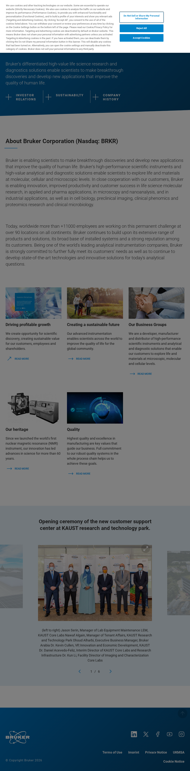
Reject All (141, 28)
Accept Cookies (141, 37)
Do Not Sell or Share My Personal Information (141, 17)
